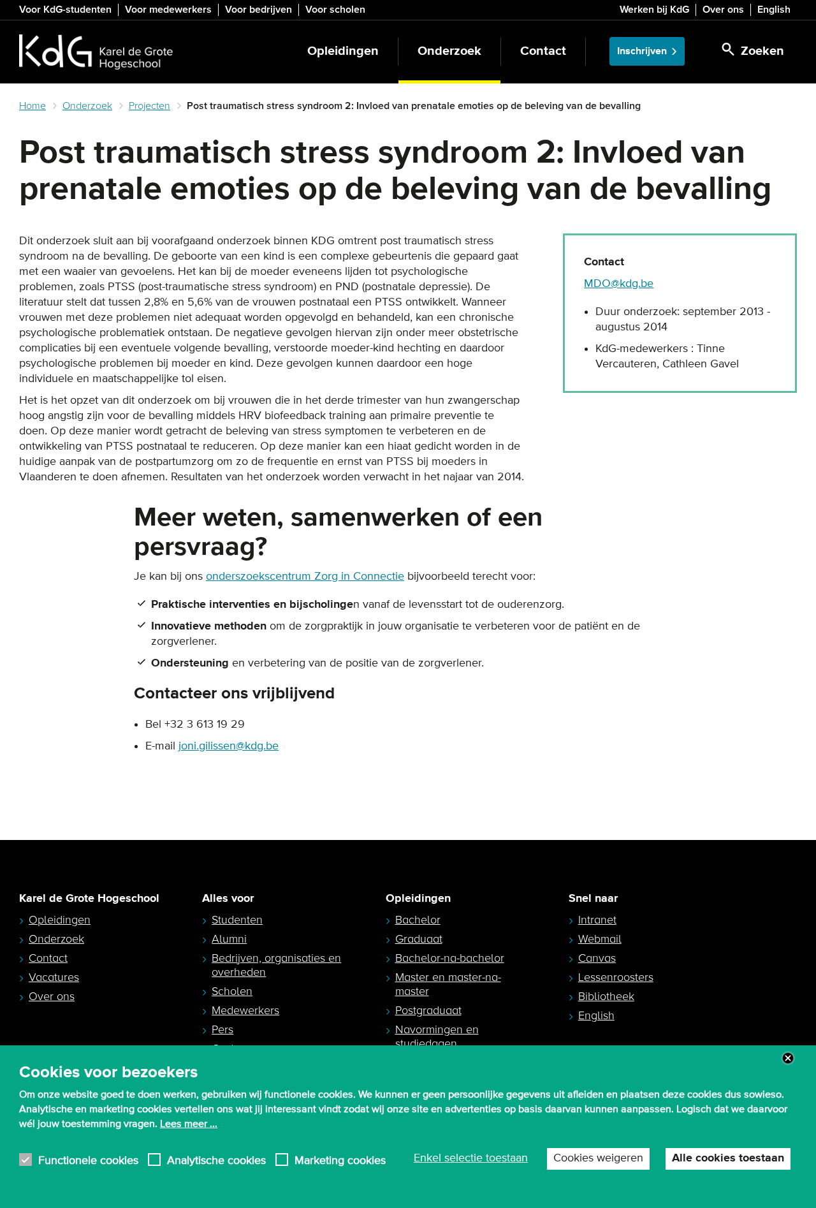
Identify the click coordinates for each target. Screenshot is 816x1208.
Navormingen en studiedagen (437, 1036)
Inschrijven (642, 51)
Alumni (229, 939)
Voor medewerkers (168, 9)
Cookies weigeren (598, 1158)
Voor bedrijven (258, 9)
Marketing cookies (340, 1160)
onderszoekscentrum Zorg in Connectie (305, 577)
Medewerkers (245, 1010)
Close (788, 1058)
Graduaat (418, 939)
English (773, 9)
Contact (543, 51)
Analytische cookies (216, 1160)
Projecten (149, 105)
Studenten (237, 920)
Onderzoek (449, 51)
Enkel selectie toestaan (471, 1158)
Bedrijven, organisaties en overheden (276, 965)
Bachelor (418, 920)
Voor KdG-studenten (65, 9)
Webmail (600, 939)
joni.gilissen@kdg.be (228, 746)
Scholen (232, 991)
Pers (222, 1029)
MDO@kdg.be (618, 284)
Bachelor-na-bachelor (449, 958)
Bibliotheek (606, 996)
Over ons (723, 9)
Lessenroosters (615, 977)
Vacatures (54, 977)
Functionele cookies (88, 1160)
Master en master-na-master (448, 984)
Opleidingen (343, 51)
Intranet (597, 920)
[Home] (96, 51)
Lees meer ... (188, 1123)
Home (32, 105)
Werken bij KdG (654, 9)
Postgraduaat (428, 1010)
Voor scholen (335, 9)
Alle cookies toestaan (728, 1158)
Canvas (597, 958)
